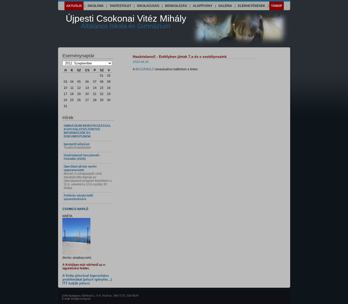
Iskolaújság (148, 6)
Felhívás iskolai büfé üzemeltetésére (78, 197)
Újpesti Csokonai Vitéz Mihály (126, 21)
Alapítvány (202, 6)
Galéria (225, 6)
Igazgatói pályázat (77, 144)
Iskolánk (96, 6)
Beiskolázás (176, 6)
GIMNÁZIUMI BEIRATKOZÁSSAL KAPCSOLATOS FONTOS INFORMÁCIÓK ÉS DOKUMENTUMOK (87, 131)
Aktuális (74, 6)
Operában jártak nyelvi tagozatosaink (80, 168)
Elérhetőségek (251, 6)
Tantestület (120, 6)
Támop (276, 6)
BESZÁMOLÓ (145, 69)
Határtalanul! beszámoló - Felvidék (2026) (82, 157)
